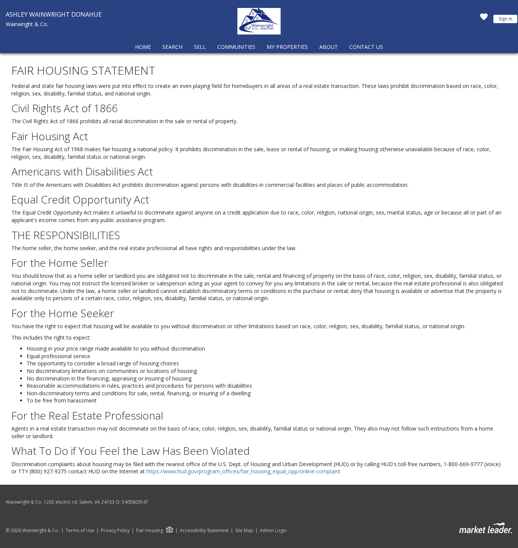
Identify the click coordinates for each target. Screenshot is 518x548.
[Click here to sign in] (483, 19)
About (328, 46)
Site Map (244, 531)
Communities (236, 46)
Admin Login (273, 531)
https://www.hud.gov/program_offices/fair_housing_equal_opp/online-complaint (243, 471)
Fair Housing (149, 530)
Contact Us (366, 46)
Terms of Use (80, 531)
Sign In (505, 19)
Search (172, 46)
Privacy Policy (115, 531)
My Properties (287, 46)
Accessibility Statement (204, 531)
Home (143, 46)
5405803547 (135, 502)
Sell (200, 46)
